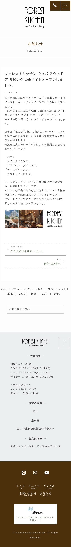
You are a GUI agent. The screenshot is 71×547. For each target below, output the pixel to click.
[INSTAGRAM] (35, 472)
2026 (4, 288)
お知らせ (45, 494)
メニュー (34, 486)
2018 (34, 293)
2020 (10, 293)
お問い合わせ (28, 494)
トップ (20, 486)
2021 (62, 288)
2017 (45, 293)
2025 (16, 288)
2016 (57, 293)
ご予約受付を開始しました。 (28, 249)
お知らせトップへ (19, 309)
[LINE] (24, 472)
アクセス (49, 486)
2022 (51, 288)
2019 (22, 293)
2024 (27, 288)
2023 (39, 288)
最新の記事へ (52, 261)
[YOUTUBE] (47, 472)
